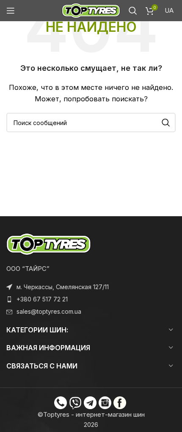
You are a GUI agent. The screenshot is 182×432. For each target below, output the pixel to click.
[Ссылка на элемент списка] (91, 299)
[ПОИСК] (166, 122)
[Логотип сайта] (91, 10)
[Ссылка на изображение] (48, 244)
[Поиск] (132, 10)
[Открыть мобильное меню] (10, 10)
